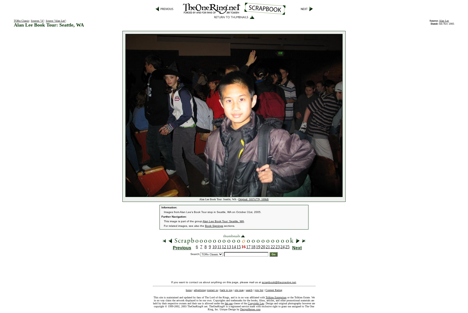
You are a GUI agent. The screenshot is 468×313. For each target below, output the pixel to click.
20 (263, 246)
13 (229, 246)
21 (268, 246)
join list (259, 290)
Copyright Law (256, 303)
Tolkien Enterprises (276, 297)
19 (258, 246)
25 (287, 246)
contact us (212, 290)
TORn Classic (21, 20)
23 (277, 246)
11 (219, 246)
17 (248, 246)
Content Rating (273, 290)
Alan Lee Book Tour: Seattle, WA (223, 221)
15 (238, 246)
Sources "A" (37, 20)
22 (273, 246)
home (189, 290)
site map (239, 290)
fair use (229, 303)
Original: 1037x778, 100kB (253, 199)
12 (224, 246)
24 (282, 246)
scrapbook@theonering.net (279, 282)
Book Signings (214, 225)
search (249, 290)
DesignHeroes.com (250, 309)
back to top (226, 290)
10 (214, 246)
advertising (200, 290)
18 (253, 246)
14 (234, 246)
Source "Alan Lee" (56, 20)
